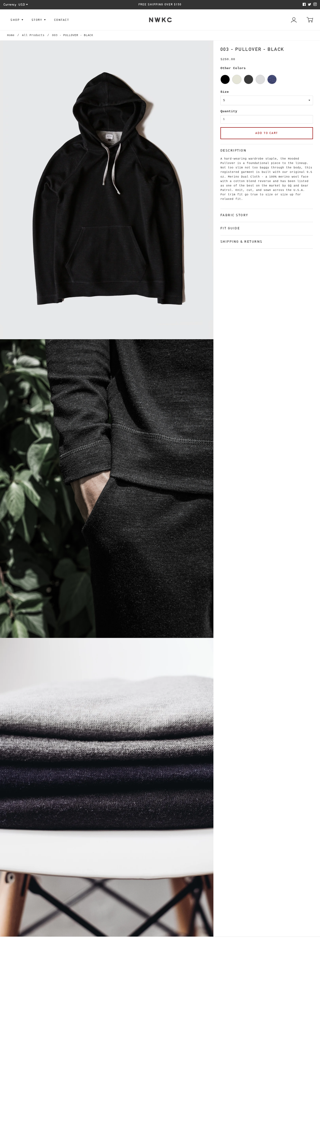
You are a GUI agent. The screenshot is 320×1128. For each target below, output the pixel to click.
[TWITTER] (309, 4)
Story (38, 20)
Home (11, 35)
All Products (33, 35)
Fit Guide (230, 228)
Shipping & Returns (241, 241)
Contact (61, 20)
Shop (16, 20)
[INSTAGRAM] (314, 4)
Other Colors (233, 68)
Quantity (228, 111)
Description (233, 150)
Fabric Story (234, 215)
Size (224, 92)
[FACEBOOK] (303, 4)
